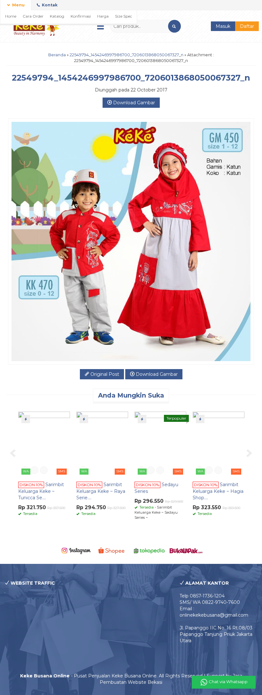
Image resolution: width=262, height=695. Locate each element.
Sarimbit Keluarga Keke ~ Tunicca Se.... (41, 491)
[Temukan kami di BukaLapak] (186, 550)
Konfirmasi (81, 16)
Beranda (57, 54)
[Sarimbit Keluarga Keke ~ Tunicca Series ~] (44, 444)
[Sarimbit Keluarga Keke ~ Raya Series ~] (102, 444)
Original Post (104, 374)
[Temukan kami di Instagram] (76, 550)
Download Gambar (133, 103)
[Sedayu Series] (160, 444)
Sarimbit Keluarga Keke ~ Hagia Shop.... (218, 491)
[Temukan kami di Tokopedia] (149, 550)
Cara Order (33, 16)
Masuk (223, 26)
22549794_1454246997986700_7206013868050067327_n (126, 54)
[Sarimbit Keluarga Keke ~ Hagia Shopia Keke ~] (218, 444)
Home (10, 16)
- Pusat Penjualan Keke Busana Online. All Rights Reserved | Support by (126, 676)
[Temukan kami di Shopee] (112, 550)
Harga (103, 16)
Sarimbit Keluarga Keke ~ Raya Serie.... (100, 491)
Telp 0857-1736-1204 (202, 596)
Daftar (247, 26)
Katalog (57, 16)
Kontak (49, 5)
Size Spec (123, 16)
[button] (174, 26)
